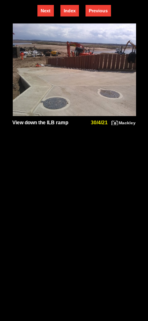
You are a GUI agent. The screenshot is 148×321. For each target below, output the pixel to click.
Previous (98, 10)
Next (46, 10)
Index (70, 10)
